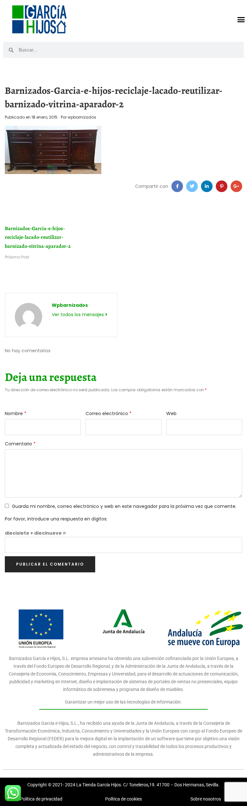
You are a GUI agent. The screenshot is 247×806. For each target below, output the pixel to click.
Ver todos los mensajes (78, 314)
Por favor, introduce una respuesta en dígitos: (56, 519)
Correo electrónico (109, 413)
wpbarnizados (82, 117)
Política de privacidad (41, 798)
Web (171, 413)
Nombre (15, 413)
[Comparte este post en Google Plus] (236, 186)
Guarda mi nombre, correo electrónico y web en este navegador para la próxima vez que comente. (124, 506)
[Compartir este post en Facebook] (177, 186)
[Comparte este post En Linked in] (207, 186)
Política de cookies (123, 798)
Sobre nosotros (205, 798)
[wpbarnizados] (28, 316)
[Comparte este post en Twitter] (192, 186)
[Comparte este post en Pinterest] (221, 186)
